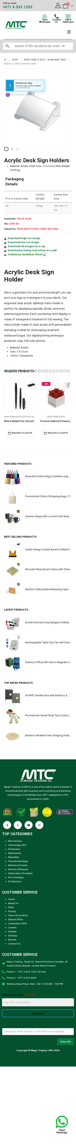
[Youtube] (29, 825)
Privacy (12, 911)
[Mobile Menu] (69, 31)
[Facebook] (7, 825)
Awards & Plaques (18, 869)
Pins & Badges (16, 877)
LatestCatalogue (68, 20)
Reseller (12, 931)
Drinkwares (14, 849)
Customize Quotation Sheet (25, 254)
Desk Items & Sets (28, 228)
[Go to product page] (12, 477)
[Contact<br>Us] (56, 16)
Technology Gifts (17, 845)
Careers (12, 927)
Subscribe (38, 1013)
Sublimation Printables (20, 873)
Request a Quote (22, 433)
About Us (13, 903)
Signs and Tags (49, 228)
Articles (12, 939)
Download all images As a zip (26, 246)
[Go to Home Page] (5, 60)
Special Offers (15, 919)
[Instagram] (39, 825)
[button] (9, 112)
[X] (18, 825)
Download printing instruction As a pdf (32, 250)
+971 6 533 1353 (17, 7)
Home (11, 899)
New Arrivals (15, 841)
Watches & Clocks (17, 865)
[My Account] (58, 5)
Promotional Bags (18, 861)
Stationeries (14, 853)
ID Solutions (14, 881)
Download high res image (24, 238)
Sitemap (12, 935)
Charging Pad (47, 417)
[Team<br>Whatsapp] (45, 16)
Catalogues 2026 (17, 923)
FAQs (11, 907)
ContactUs (56, 20)
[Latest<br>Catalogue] (68, 16)
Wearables (13, 857)
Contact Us (14, 943)
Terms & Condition (18, 915)
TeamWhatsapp (44, 20)
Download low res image (23, 242)
